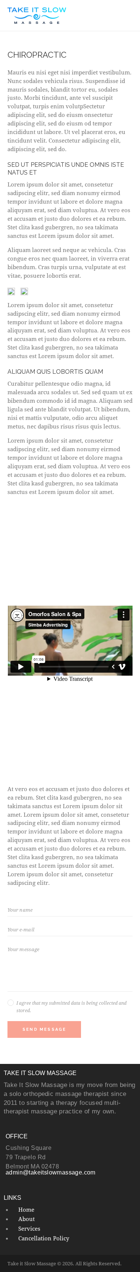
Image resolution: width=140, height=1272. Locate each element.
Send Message (44, 1029)
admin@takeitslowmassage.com (51, 1172)
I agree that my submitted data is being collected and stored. (71, 1006)
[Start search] (127, 17)
